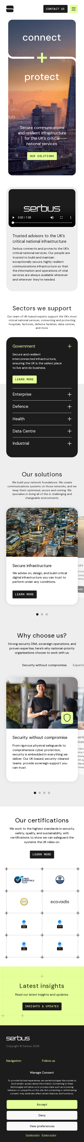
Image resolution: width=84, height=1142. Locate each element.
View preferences (42, 1126)
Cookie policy (33, 1135)
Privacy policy (49, 1135)
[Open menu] (74, 9)
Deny (42, 1115)
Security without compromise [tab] (44, 665)
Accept (42, 1105)
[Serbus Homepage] (18, 1038)
